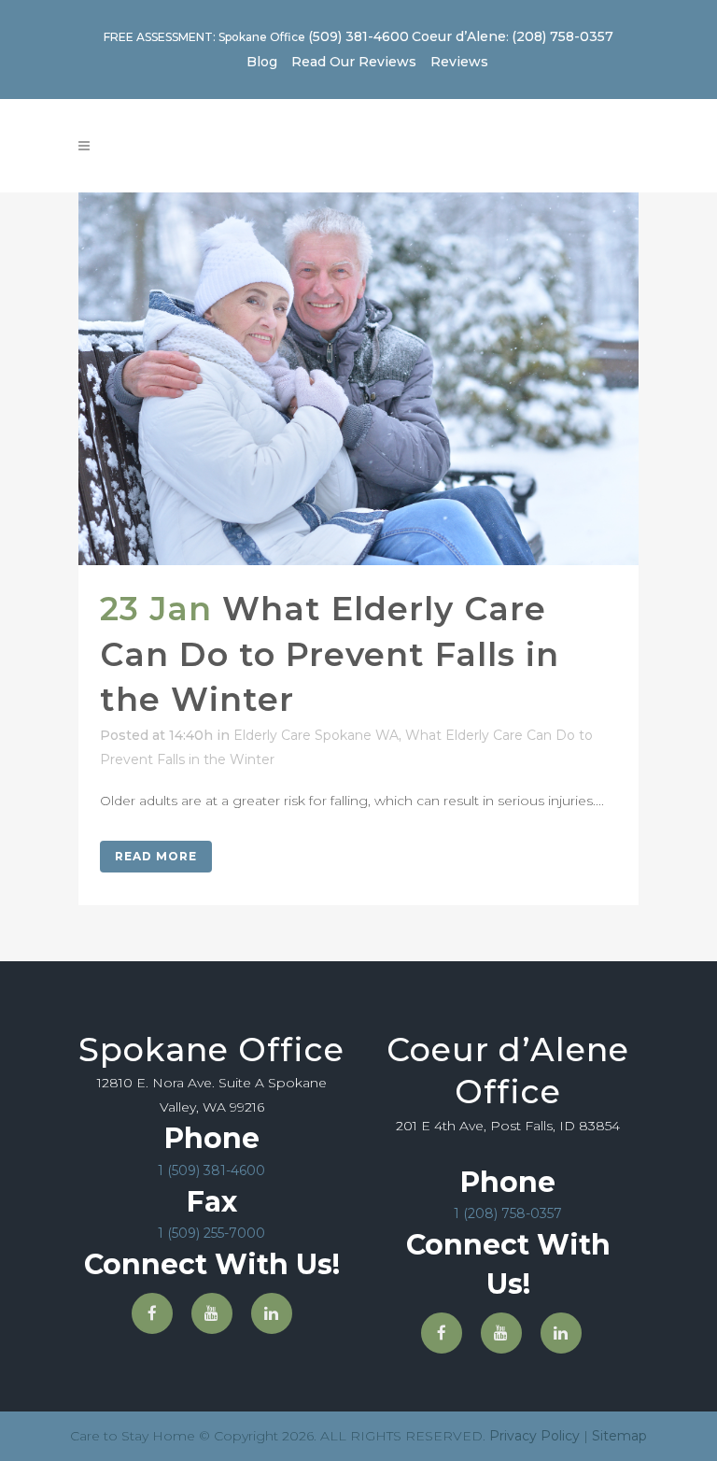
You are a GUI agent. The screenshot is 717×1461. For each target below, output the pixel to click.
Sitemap (619, 1435)
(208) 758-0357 (562, 36)
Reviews (459, 62)
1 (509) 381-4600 (211, 1170)
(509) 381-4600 (358, 36)
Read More (156, 856)
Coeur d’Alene (459, 36)
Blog (261, 62)
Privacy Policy (534, 1435)
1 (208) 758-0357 (508, 1213)
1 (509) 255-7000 (211, 1233)
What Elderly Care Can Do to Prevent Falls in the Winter (329, 654)
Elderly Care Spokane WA (316, 735)
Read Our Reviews (353, 62)
